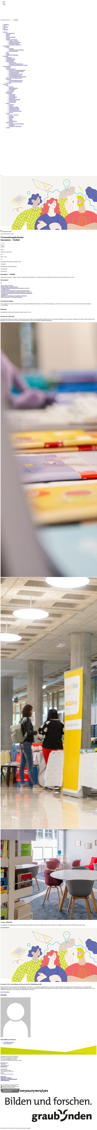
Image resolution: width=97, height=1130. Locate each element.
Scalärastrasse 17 (4, 1062)
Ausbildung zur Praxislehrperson (16, 49)
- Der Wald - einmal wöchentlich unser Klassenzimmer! (13, 292)
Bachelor (8, 34)
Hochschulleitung (13, 97)
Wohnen (11, 120)
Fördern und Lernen (10, 69)
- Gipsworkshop (4, 294)
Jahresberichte (12, 89)
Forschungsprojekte (10, 58)
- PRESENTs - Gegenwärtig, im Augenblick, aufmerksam (14, 295)
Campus (8, 113)
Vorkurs (8, 38)
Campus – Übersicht (13, 41)
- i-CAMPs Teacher (5, 289)
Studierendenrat (12, 100)
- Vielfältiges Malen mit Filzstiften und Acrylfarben (12, 288)
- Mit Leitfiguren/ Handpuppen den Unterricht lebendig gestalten (15, 290)
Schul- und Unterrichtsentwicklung (14, 77)
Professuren (9, 57)
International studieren (14, 43)
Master (7, 35)
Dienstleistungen (7, 66)
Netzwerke (8, 79)
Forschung (5, 56)
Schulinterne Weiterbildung (12, 55)
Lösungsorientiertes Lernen (15, 75)
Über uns (5, 84)
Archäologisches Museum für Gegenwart (18, 65)
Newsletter (5, 27)
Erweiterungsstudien (10, 37)
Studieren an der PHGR (11, 39)
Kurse (7, 47)
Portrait (8, 103)
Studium (5, 32)
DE (4, 1)
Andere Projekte (10, 61)
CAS (7, 52)
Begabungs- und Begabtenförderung (17, 70)
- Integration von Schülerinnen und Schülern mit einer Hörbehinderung (16, 293)
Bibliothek (5, 29)
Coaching (8, 67)
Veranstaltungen (9, 91)
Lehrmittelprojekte (10, 60)
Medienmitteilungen (13, 88)
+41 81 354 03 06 (7, 1043)
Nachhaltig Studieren (14, 107)
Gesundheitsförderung (14, 72)
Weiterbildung (6, 46)
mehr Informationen (5, 927)
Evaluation (8, 83)
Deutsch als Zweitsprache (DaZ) (16, 71)
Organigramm (12, 94)
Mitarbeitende (12, 98)
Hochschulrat (12, 95)
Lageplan (11, 116)
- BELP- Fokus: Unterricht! (7, 285)
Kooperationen (12, 102)
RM (4, 4)
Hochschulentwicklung (14, 108)
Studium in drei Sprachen (14, 42)
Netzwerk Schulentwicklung (15, 81)
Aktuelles (11, 86)
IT (3, 3)
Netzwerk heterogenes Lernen (16, 80)
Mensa (10, 118)
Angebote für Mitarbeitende (15, 126)
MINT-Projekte (12, 62)
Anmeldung (6, 24)
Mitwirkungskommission (14, 99)
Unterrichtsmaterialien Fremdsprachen (17, 76)
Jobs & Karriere (9, 122)
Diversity (11, 112)
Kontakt (8, 127)
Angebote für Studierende (15, 44)
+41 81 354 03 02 (5, 1065)
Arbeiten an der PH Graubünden (16, 123)
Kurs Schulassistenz (13, 51)
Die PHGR (11, 104)
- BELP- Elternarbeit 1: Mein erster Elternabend (11, 297)
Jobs (4, 28)
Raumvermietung (13, 121)
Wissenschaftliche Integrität (15, 111)
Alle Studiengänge (10, 33)
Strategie (11, 106)
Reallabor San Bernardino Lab (16, 63)
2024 (10, 231)
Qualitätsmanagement (14, 109)
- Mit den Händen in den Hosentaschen (9, 286)
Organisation (9, 93)
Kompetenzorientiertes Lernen (16, 74)
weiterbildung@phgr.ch (8, 1042)
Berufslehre (11, 125)
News (4, 25)
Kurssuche (11, 48)
